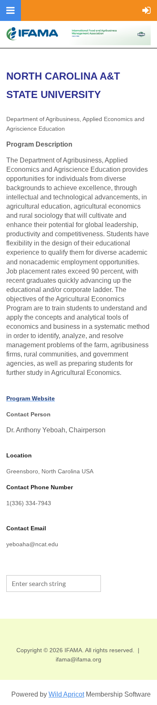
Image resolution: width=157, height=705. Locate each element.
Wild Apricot (66, 694)
